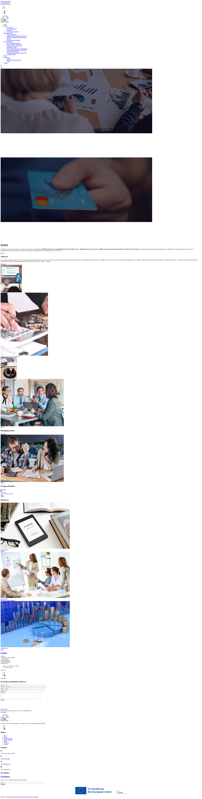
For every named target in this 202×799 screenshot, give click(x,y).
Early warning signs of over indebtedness (17, 48)
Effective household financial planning (16, 37)
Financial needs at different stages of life (17, 36)
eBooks (9, 58)
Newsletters (5, 777)
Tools (8, 61)
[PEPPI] (4, 22)
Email (2, 688)
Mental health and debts (13, 51)
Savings (9, 38)
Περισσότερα (6, 153)
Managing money (8, 33)
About (5, 26)
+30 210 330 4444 (5, 2)
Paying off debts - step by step (14, 46)
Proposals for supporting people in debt (16, 53)
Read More (3, 264)
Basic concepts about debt (13, 43)
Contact (6, 63)
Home (5, 24)
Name (3, 685)
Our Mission (10, 27)
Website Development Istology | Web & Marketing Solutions (23, 797)
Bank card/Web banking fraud (14, 44)
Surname (3, 686)
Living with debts (8, 41)
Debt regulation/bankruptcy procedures (16, 50)
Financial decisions (11, 34)
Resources (6, 57)
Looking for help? (11, 54)
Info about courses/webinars (14, 60)
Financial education (12, 29)
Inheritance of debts (12, 47)
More (2, 495)
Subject (3, 690)
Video (5, 55)
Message (3, 691)
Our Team (9, 30)
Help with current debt (12, 31)
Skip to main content (6, 1)
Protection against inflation (13, 40)
